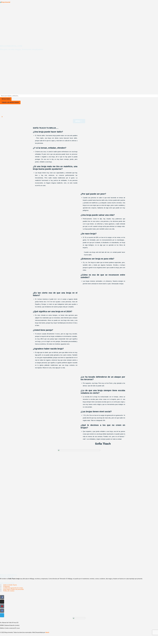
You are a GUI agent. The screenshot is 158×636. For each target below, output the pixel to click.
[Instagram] (2, 602)
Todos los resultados (10, 102)
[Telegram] (2, 615)
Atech (47, 632)
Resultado (6, 99)
